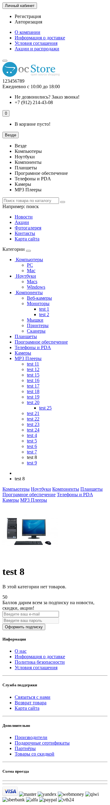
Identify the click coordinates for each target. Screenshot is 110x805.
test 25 (45, 407)
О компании (27, 32)
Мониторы (38, 303)
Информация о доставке (40, 37)
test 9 (32, 462)
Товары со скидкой (34, 753)
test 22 (33, 418)
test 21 (33, 413)
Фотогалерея (28, 227)
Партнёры (25, 748)
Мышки (35, 320)
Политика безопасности (40, 662)
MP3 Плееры (28, 358)
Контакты (25, 233)
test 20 (33, 402)
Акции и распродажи (37, 48)
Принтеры (38, 325)
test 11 (33, 363)
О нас (21, 651)
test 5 (32, 440)
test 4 (32, 435)
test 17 (33, 385)
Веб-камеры (39, 298)
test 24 (33, 429)
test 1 (44, 309)
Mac (31, 270)
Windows (36, 287)
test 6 (32, 446)
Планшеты (26, 336)
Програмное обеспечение (41, 342)
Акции (22, 222)
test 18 (33, 391)
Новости (24, 216)
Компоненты (29, 292)
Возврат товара (30, 702)
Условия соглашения (36, 43)
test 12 (33, 369)
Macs (32, 281)
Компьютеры (29, 259)
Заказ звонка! (47, 96)
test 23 (33, 424)
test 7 (32, 451)
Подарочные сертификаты (42, 742)
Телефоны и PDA (33, 347)
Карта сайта (27, 238)
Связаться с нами (32, 697)
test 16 (33, 380)
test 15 (33, 374)
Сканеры (36, 331)
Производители (31, 737)
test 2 (44, 314)
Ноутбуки (25, 276)
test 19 (33, 396)
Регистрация (28, 16)
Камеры (23, 353)
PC (30, 265)
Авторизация (28, 21)
